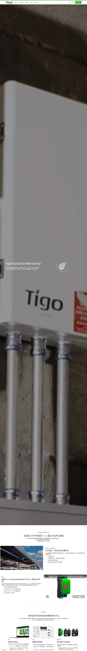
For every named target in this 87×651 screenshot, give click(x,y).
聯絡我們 (78, 2)
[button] (17, 2)
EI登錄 (73, 2)
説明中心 (36, 2)
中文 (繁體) (4, 649)
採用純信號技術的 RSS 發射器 (64, 647)
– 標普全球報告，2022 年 (43, 541)
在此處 (5, 592)
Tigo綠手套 (11, 645)
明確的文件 (36, 646)
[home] (9, 2)
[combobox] (4, 650)
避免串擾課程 (37, 649)
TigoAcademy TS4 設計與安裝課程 (16, 647)
